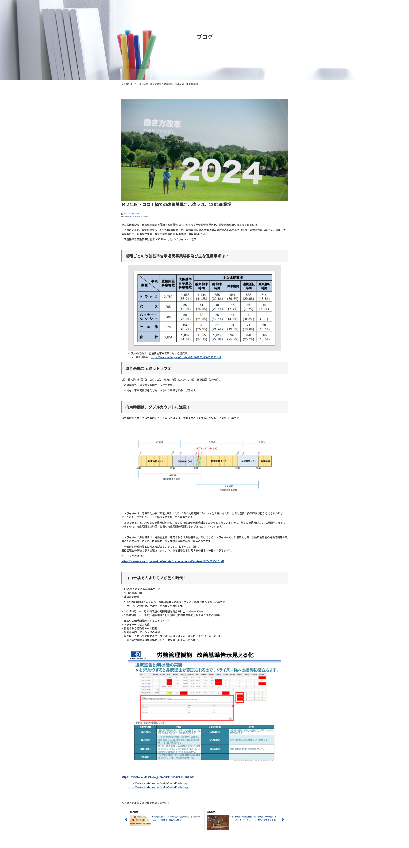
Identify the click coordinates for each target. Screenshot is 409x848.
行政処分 (128, 216)
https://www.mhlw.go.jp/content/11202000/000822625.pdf (186, 357)
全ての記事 (127, 83)
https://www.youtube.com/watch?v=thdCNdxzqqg (158, 787)
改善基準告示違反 (140, 216)
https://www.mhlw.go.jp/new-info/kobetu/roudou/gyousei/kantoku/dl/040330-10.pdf (172, 561)
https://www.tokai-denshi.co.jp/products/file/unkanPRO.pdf (157, 777)
